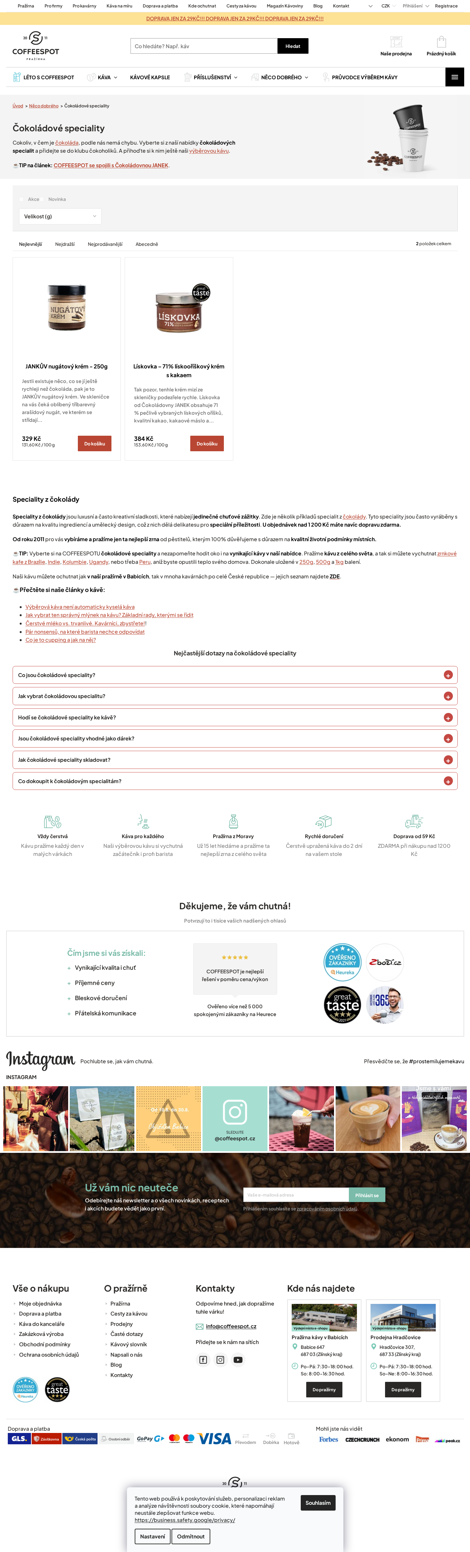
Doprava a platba (160, 5)
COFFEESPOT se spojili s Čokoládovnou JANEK (111, 165)
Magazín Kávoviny (285, 5)
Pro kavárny (84, 5)
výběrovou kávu (209, 150)
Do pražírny (324, 1389)
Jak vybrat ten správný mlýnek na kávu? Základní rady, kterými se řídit (109, 614)
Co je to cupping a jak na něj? (61, 639)
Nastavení (152, 1536)
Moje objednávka (40, 1303)
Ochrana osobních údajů (49, 1354)
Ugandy (98, 561)
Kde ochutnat (202, 5)
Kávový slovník (128, 1344)
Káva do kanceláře (42, 1323)
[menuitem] (43, 77)
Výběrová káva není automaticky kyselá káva (80, 606)
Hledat (293, 46)
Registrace (446, 5)
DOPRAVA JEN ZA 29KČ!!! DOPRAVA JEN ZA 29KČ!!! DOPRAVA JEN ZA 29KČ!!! (235, 18)
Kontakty (121, 1375)
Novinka (57, 199)
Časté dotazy (126, 1333)
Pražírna (26, 5)
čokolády (354, 516)
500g (323, 561)
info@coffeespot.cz (231, 1326)
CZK (386, 5)
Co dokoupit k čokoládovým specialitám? (69, 781)
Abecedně (147, 244)
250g (306, 561)
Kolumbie (75, 561)
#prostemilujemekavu (436, 1061)
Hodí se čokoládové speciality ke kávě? (67, 717)
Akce (33, 199)
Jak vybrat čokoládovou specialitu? (61, 696)
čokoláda (66, 142)
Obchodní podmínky (44, 1344)
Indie (54, 561)
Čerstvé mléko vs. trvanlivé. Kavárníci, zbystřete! (85, 623)
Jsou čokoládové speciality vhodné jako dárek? (76, 738)
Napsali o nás (126, 1354)
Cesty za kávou (241, 5)
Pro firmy (53, 5)
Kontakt (341, 5)
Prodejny (121, 1323)
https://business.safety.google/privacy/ (185, 1519)
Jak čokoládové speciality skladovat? (64, 759)
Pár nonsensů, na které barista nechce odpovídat (85, 631)
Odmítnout (191, 1536)
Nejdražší (65, 244)
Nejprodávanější (105, 244)
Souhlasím (318, 1502)
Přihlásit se (367, 1195)
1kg (339, 561)
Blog (318, 5)
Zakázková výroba (41, 1333)
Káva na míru (119, 5)
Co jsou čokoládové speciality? (56, 675)
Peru (145, 561)
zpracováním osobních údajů (327, 1208)
